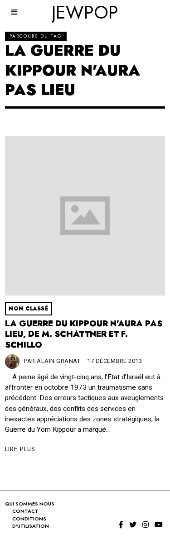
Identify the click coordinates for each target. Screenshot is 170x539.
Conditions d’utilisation (30, 522)
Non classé (29, 309)
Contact (25, 511)
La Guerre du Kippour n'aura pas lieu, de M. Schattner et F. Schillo (83, 334)
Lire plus (20, 448)
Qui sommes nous (29, 503)
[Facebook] (121, 524)
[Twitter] (133, 524)
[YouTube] (158, 524)
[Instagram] (145, 524)
